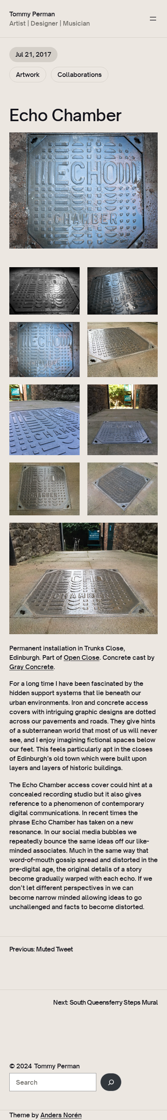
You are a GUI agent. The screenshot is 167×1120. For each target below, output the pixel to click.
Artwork (28, 74)
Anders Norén (61, 1115)
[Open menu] (153, 18)
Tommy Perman (32, 14)
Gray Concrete (31, 667)
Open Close (81, 657)
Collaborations (79, 74)
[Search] (111, 1082)
